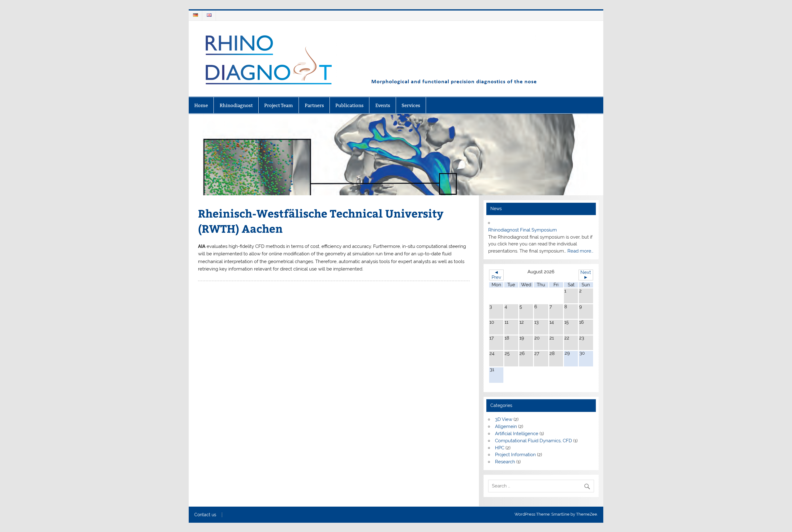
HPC (499, 448)
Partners (314, 105)
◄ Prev (496, 275)
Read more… (580, 251)
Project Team (278, 105)
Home (201, 105)
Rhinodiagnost (236, 105)
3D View (503, 419)
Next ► (585, 275)
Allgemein (506, 426)
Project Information (515, 454)
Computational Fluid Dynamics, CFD (533, 440)
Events (382, 105)
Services (411, 105)
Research (505, 462)
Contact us (205, 515)
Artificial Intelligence (516, 433)
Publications (349, 105)
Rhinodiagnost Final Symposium (522, 230)
